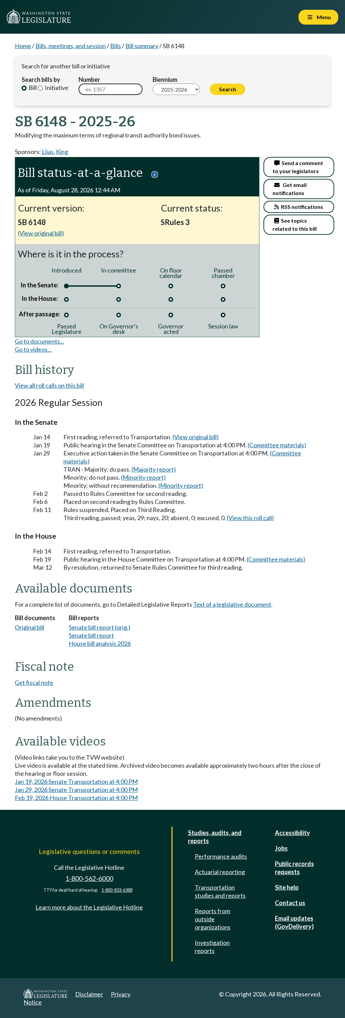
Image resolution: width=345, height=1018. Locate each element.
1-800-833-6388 (116, 890)
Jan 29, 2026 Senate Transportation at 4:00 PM (76, 789)
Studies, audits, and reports (215, 837)
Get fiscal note (34, 682)
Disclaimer (89, 994)
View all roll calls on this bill (49, 385)
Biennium (165, 79)
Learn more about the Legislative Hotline (89, 907)
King (62, 151)
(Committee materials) (277, 445)
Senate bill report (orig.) (99, 627)
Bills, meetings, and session (70, 46)
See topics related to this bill (295, 224)
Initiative (56, 87)
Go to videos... (33, 349)
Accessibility (292, 832)
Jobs (281, 848)
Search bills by (41, 79)
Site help (287, 887)
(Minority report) (143, 477)
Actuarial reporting (220, 872)
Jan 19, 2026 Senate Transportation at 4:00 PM (76, 781)
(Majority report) (153, 469)
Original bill (29, 627)
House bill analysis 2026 (100, 643)
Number (89, 79)
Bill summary (141, 46)
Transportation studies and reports (220, 891)
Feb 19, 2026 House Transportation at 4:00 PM (76, 797)
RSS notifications (301, 206)
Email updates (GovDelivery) (294, 922)
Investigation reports (212, 946)
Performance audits (221, 856)
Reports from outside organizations (212, 919)
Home (23, 46)
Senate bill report (91, 635)
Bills (115, 46)
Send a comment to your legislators (298, 167)
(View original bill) (41, 233)
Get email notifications (290, 189)
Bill (32, 87)
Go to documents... (39, 341)
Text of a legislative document (232, 604)
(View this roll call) (250, 517)
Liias (48, 151)
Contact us (290, 902)
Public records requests (294, 868)
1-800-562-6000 (89, 878)
